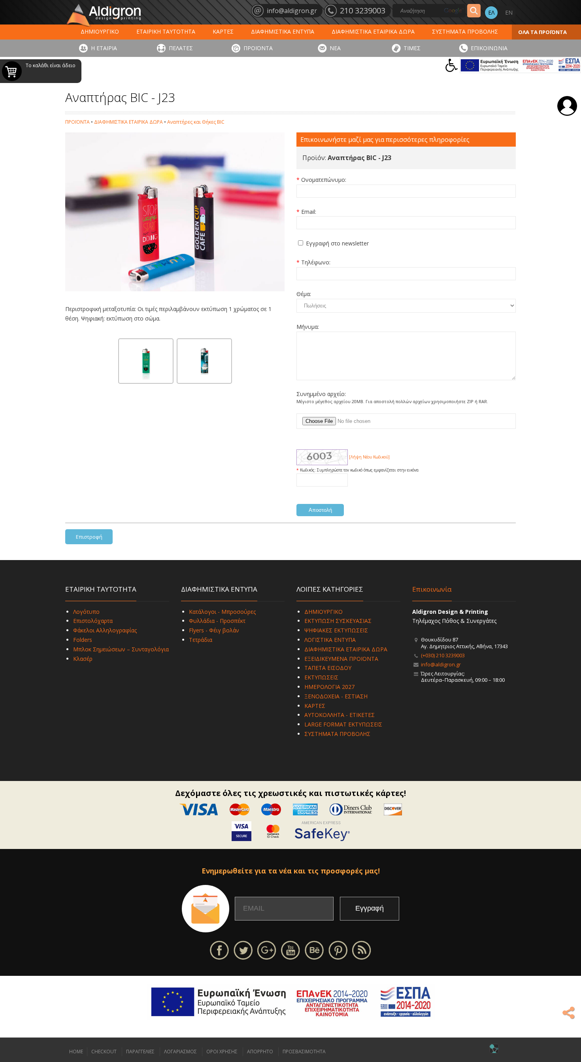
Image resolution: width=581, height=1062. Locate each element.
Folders (82, 639)
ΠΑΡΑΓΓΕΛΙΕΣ (140, 1051)
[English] (508, 12)
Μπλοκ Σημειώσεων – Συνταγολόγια (121, 649)
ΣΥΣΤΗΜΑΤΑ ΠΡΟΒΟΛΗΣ (465, 31)
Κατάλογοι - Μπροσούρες (222, 611)
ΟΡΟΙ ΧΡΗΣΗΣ (222, 1051)
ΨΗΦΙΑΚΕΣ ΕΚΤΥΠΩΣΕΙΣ (336, 630)
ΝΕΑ (335, 48)
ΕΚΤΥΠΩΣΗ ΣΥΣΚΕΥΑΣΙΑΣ (338, 620)
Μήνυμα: (307, 326)
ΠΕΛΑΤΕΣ (181, 48)
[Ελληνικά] (491, 12)
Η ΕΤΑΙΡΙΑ (104, 48)
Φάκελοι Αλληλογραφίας (105, 630)
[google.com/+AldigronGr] (267, 949)
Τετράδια (200, 639)
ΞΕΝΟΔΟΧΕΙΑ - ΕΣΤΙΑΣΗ (336, 696)
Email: (308, 211)
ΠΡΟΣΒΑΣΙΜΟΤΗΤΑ (304, 1051)
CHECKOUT (104, 1051)
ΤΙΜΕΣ (412, 48)
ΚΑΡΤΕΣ (223, 31)
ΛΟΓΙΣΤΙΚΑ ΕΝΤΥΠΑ (330, 639)
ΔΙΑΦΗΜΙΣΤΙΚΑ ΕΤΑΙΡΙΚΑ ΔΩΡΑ (373, 31)
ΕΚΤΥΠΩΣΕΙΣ (321, 677)
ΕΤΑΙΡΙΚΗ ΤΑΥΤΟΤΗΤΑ (165, 31)
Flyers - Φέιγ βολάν (214, 630)
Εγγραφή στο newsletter (337, 243)
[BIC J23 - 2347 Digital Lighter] (204, 361)
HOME (76, 1051)
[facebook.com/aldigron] (219, 949)
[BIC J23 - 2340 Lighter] (146, 361)
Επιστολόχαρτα (93, 620)
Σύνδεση (567, 106)
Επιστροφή (89, 536)
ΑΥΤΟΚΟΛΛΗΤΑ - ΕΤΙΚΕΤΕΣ (339, 715)
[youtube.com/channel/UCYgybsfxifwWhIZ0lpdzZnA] (290, 949)
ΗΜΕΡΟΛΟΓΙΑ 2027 (329, 686)
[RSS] (362, 949)
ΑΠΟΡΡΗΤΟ (260, 1051)
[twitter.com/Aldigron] (243, 949)
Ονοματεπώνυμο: (323, 179)
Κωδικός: (308, 470)
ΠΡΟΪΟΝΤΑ (258, 48)
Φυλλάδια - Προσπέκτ (217, 620)
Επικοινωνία (432, 589)
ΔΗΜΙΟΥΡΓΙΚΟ (100, 31)
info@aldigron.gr (441, 664)
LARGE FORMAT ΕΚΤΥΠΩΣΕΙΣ (343, 724)
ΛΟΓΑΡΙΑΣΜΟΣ (180, 1051)
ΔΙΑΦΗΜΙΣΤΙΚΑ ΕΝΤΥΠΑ (282, 31)
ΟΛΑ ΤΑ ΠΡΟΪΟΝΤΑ (542, 32)
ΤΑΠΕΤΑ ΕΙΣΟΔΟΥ (327, 668)
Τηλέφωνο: (315, 262)
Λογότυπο (86, 611)
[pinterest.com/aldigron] (338, 949)
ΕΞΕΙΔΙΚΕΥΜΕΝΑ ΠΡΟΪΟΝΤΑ (341, 658)
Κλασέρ (82, 658)
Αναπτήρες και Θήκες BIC (195, 122)
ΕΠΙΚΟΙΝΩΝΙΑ (489, 48)
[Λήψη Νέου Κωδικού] (322, 457)
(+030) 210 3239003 (443, 655)
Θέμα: (303, 294)
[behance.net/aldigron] (314, 949)
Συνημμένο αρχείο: (321, 394)
